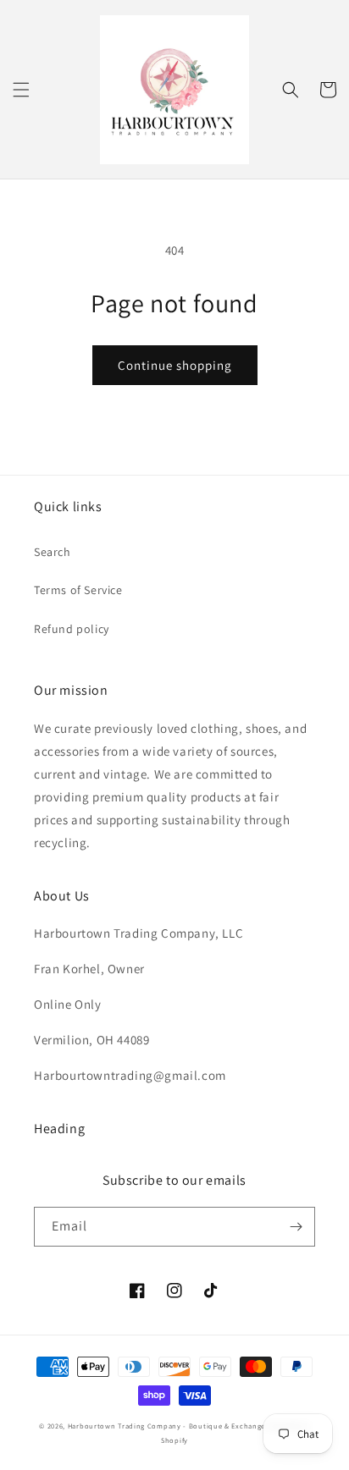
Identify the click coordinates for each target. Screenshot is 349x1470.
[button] (21, 89)
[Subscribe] (295, 1227)
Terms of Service (78, 589)
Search (52, 551)
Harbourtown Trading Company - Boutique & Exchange (166, 1425)
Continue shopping (175, 365)
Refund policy (71, 628)
